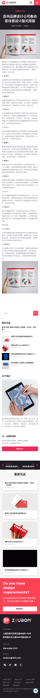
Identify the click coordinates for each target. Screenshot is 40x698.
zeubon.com (19, 689)
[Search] (35, 313)
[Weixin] (5, 665)
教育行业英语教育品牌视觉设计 (22, 336)
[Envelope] (15, 665)
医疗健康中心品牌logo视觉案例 (22, 363)
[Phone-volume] (21, 665)
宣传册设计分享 (20, 11)
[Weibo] (10, 665)
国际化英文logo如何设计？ (20, 345)
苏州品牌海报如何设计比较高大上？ (23, 354)
